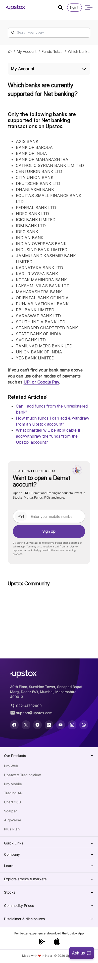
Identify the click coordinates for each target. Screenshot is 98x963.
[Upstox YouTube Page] (60, 724)
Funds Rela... (52, 51)
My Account (26, 51)
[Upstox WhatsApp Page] (83, 724)
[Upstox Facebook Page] (14, 724)
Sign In (74, 7)
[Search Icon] (62, 7)
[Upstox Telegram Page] (37, 724)
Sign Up (49, 531)
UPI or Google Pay (41, 381)
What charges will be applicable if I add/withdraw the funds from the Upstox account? (49, 436)
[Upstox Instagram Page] (72, 724)
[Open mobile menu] (88, 7)
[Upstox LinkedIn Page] (49, 724)
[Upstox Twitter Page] (26, 724)
